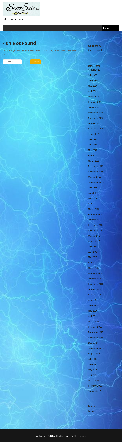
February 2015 (95, 386)
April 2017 (93, 262)
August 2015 (94, 353)
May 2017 (92, 257)
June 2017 (93, 252)
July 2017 (92, 246)
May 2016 (92, 311)
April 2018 (93, 203)
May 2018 (92, 198)
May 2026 (92, 86)
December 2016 (95, 284)
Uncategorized (95, 50)
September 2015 (96, 348)
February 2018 (95, 214)
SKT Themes (80, 436)
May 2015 (92, 370)
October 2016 (94, 289)
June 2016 (93, 305)
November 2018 (95, 171)
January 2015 (94, 391)
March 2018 (93, 209)
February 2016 (95, 327)
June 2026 (93, 80)
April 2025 (93, 155)
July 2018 (92, 187)
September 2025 (96, 128)
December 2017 (95, 225)
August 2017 (94, 241)
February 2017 (95, 273)
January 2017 (94, 278)
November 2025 (95, 118)
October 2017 (94, 236)
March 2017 (93, 268)
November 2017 (95, 230)
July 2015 (92, 359)
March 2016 (93, 321)
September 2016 (96, 295)
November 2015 (95, 337)
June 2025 (93, 145)
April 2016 (93, 316)
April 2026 (93, 91)
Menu (106, 28)
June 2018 (93, 193)
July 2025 (92, 139)
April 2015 (93, 375)
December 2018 (95, 166)
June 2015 (93, 364)
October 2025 (94, 123)
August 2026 (94, 70)
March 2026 (93, 96)
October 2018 (94, 177)
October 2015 (94, 343)
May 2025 (92, 150)
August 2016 (94, 300)
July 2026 (92, 75)
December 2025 (95, 112)
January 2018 (94, 220)
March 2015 (93, 380)
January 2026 (94, 107)
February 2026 (95, 102)
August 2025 (94, 134)
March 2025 (93, 161)
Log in (91, 411)
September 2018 (96, 182)
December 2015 (95, 332)
